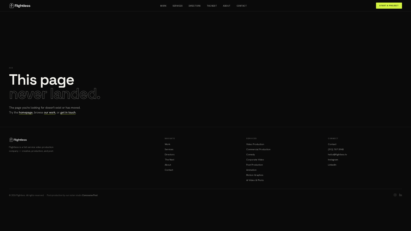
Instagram (333, 159)
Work (163, 5)
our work (49, 112)
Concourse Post (90, 195)
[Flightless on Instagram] (395, 195)
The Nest (212, 5)
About (227, 5)
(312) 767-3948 (336, 149)
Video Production (255, 144)
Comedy (250, 154)
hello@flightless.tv (337, 154)
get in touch (68, 112)
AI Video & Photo (255, 180)
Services (178, 5)
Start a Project (389, 5)
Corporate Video (255, 159)
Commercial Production (258, 149)
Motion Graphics (254, 175)
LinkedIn (332, 164)
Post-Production (254, 164)
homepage (26, 112)
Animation (251, 169)
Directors (195, 5)
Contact (242, 5)
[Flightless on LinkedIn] (400, 195)
